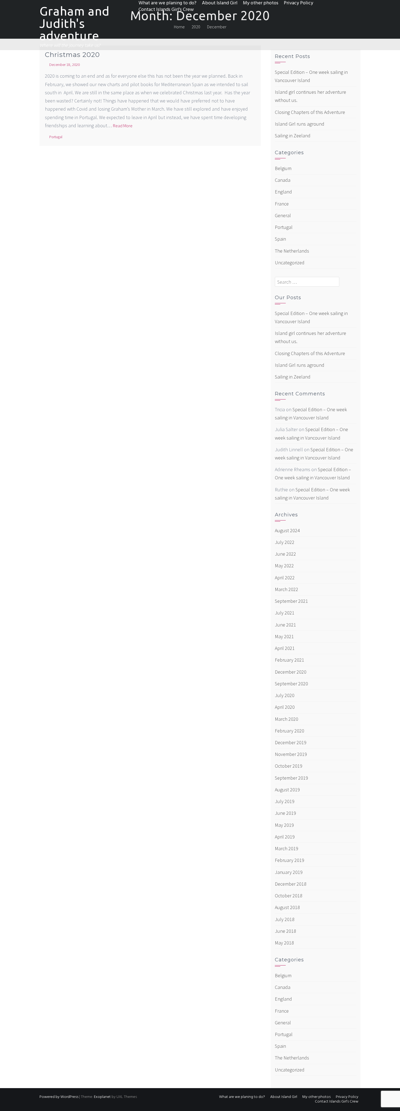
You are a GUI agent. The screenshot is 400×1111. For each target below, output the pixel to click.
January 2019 (289, 872)
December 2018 (290, 884)
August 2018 (287, 907)
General (283, 215)
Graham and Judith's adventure (74, 23)
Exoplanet (102, 1097)
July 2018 (284, 919)
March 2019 (286, 848)
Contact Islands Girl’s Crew (166, 10)
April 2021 (285, 648)
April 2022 (285, 577)
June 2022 (285, 554)
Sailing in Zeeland (292, 135)
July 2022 (284, 542)
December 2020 (290, 672)
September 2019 (291, 778)
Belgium (283, 168)
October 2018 (288, 895)
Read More (123, 125)
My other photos (260, 3)
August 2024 (287, 530)
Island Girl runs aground (299, 124)
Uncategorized (289, 262)
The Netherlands (292, 251)
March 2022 (286, 589)
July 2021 (284, 613)
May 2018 (284, 943)
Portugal (55, 136)
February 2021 (289, 660)
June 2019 (285, 813)
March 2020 (286, 719)
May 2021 (284, 636)
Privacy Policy (298, 3)
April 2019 (285, 837)
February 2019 (289, 860)
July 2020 (284, 695)
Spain (280, 239)
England (283, 192)
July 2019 (284, 801)
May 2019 (284, 825)
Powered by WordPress (58, 1097)
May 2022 (284, 565)
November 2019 (291, 754)
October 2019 (288, 766)
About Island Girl (220, 3)
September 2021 (291, 601)
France (282, 204)
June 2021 (285, 625)
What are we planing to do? (167, 3)
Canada (282, 180)
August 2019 (287, 789)
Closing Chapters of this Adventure (310, 112)
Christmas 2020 (72, 55)
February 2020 (289, 731)
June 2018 (285, 931)
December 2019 (290, 742)
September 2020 (291, 683)
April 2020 (285, 707)
